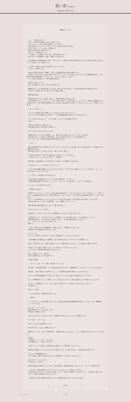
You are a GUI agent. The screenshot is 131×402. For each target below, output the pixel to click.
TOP (65, 394)
